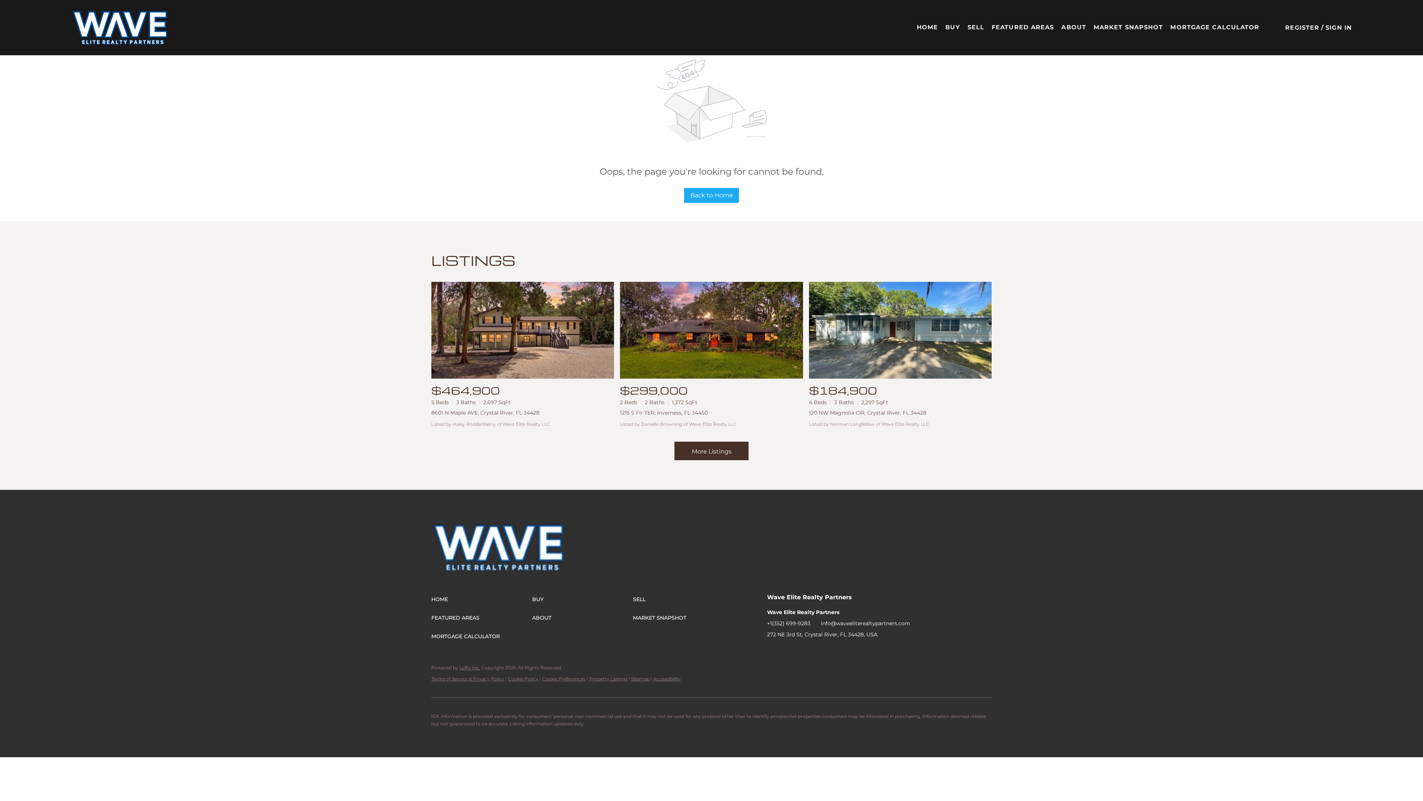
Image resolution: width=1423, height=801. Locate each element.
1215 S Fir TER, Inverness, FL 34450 (664, 412)
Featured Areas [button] (1023, 27)
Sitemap (640, 679)
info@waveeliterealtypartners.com (865, 623)
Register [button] (1302, 27)
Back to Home (711, 195)
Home (927, 27)
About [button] (1073, 27)
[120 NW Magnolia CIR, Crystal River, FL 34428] (900, 330)
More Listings (712, 451)
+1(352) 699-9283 (788, 623)
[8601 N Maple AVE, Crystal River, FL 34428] (522, 330)
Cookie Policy (523, 679)
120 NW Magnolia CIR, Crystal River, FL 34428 (867, 412)
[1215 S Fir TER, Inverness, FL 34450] (711, 330)
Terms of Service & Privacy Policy (467, 679)
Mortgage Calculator (1214, 27)
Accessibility (667, 679)
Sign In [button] (1339, 27)
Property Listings (608, 679)
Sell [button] (976, 27)
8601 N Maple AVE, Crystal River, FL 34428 (485, 412)
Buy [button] (952, 27)
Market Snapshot (1128, 27)
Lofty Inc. (470, 667)
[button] (120, 27)
